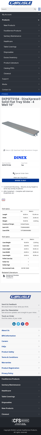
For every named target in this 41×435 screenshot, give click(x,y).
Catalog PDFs (9, 68)
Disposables (8, 52)
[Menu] (39, 9)
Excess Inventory (10, 57)
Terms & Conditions (10, 357)
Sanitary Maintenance (12, 36)
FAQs (4, 346)
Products (5, 94)
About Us (5, 330)
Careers (5, 341)
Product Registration (10, 368)
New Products (9, 25)
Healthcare (8, 41)
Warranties (6, 362)
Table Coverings (10, 47)
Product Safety (8, 352)
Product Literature (11, 63)
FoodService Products (12, 31)
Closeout (7, 73)
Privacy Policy (7, 373)
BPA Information (9, 336)
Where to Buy (20, 180)
